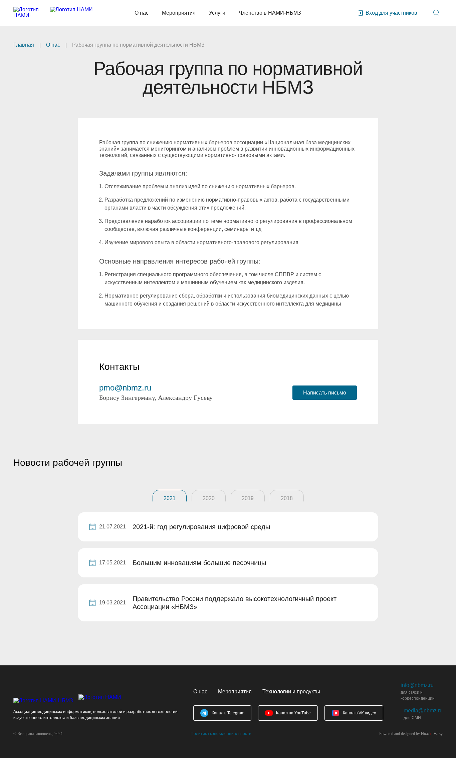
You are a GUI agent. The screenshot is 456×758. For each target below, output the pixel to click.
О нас (142, 13)
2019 (248, 498)
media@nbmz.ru (423, 710)
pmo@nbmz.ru (125, 387)
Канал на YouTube (293, 713)
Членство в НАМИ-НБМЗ (270, 13)
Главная (23, 45)
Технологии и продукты (291, 691)
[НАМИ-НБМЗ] (53, 13)
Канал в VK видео (359, 713)
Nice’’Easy (432, 733)
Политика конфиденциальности (221, 733)
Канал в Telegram (228, 713)
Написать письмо (324, 392)
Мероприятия (179, 13)
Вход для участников (391, 13)
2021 (170, 498)
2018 (287, 498)
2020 (209, 498)
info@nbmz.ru (417, 685)
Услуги (217, 13)
